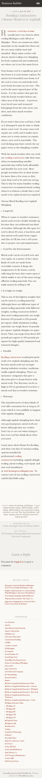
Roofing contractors (21, 31)
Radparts (8, 735)
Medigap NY (11, 712)
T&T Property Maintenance (15, 755)
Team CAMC (9, 758)
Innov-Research (11, 669)
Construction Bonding (13, 640)
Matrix (7, 680)
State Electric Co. (11, 752)
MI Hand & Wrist (11, 720)
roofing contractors (14, 158)
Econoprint (9, 651)
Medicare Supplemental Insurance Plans (19, 683)
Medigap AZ (10, 706)
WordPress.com (26, 776)
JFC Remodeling (11, 675)
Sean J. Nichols (10, 747)
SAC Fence (9, 744)
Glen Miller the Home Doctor (15, 660)
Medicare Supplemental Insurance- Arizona (21, 686)
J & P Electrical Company (14, 672)
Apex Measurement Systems (15, 628)
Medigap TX (11, 717)
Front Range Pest (11, 657)
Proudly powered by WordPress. (17, 773)
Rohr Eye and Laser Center (14, 741)
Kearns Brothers (11, 677)
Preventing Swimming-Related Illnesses (19, 596)
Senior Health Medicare (13, 749)
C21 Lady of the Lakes (13, 637)
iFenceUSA (9, 666)
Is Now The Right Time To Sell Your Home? (21, 525)
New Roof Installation (27, 512)
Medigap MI (10, 709)
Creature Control (11, 645)
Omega (7, 729)
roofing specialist (21, 517)
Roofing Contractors (30, 515)
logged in (19, 562)
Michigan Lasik (10, 723)
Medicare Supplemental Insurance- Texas (20, 700)
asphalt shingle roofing (11, 508)
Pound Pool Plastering (13, 732)
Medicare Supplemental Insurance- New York (21, 692)
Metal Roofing (14, 510)
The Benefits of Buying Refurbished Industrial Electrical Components (21, 534)
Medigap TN (11, 715)
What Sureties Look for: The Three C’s (19, 599)
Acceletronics (10, 622)
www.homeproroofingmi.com (18, 471)
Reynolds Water (10, 738)
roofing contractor (15, 515)
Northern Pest (10, 726)
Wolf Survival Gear (12, 761)
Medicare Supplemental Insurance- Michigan (21, 689)
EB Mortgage (9, 648)
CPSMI (7, 642)
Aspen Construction (12, 631)
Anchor (7, 625)
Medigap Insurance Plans (14, 703)
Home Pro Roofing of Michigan (21, 505)
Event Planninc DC (11, 654)
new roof (14, 512)
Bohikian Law (10, 634)
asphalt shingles (27, 508)
